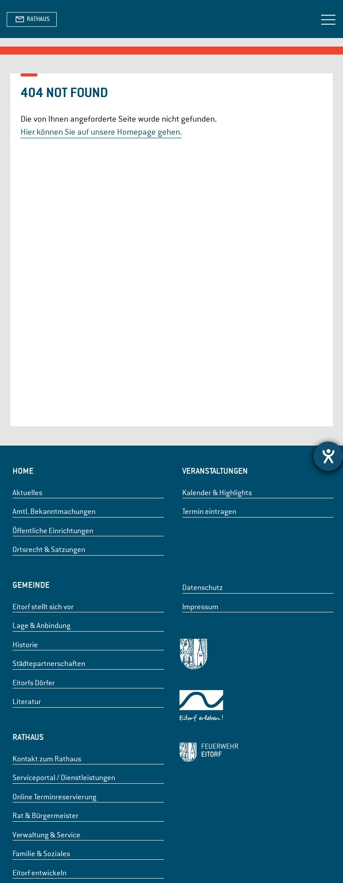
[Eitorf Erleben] (208, 707)
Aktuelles (27, 492)
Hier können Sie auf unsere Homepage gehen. (101, 132)
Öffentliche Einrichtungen (53, 530)
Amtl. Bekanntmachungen (54, 511)
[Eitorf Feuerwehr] (208, 753)
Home (23, 471)
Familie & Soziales (41, 853)
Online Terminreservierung (54, 797)
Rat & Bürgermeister (46, 815)
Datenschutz (202, 587)
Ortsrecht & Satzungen (49, 549)
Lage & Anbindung (42, 625)
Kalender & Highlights (217, 492)
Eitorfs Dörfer (34, 683)
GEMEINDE (31, 585)
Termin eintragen (209, 511)
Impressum (200, 606)
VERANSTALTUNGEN (215, 471)
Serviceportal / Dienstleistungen (64, 777)
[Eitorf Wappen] (208, 655)
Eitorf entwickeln (40, 873)
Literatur (27, 701)
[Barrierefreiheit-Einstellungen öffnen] (328, 456)
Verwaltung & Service (46, 835)
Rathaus (28, 737)
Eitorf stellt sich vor (43, 606)
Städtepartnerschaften (49, 663)
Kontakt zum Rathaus (47, 759)
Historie (25, 645)
